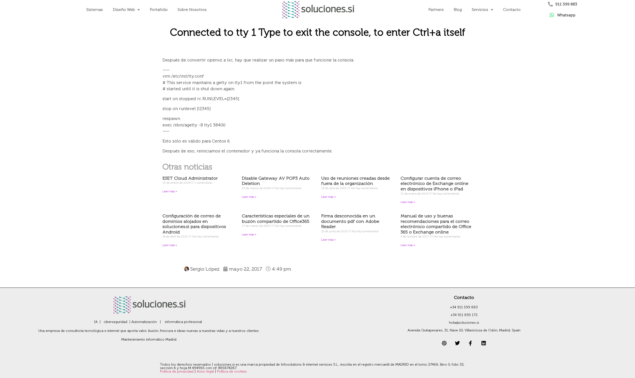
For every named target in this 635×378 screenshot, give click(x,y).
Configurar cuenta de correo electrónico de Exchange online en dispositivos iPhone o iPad (434, 183)
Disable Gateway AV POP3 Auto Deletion (276, 180)
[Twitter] (457, 343)
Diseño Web (124, 9)
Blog (458, 9)
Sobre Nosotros (192, 9)
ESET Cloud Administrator (190, 178)
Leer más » (169, 191)
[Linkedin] (483, 343)
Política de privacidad (177, 371)
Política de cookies (232, 371)
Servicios (480, 9)
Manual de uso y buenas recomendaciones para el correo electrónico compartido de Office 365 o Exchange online (436, 224)
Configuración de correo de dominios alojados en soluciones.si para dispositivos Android (194, 224)
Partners (436, 9)
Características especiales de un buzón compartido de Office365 (276, 218)
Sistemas (94, 9)
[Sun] (444, 343)
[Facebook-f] (470, 343)
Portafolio (159, 9)
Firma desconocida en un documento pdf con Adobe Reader (350, 221)
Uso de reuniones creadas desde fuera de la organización (355, 180)
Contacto (512, 9)
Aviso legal (206, 371)
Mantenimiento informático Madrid (148, 339)
